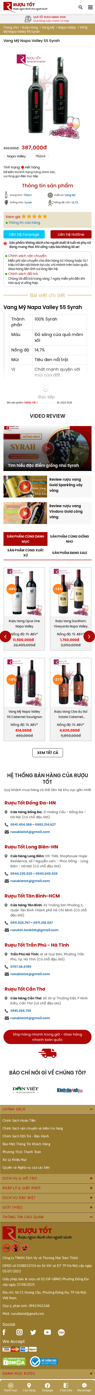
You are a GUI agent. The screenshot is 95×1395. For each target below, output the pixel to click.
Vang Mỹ (48, 27)
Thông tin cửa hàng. (25, 222)
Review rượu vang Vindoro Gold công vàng (66, 511)
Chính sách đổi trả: (23, 273)
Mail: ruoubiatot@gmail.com (23, 1314)
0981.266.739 (20, 1010)
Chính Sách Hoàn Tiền (19, 1120)
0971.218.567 (43, 922)
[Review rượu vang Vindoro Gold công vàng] (25, 512)
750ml (40, 156)
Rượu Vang (30, 27)
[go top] (88, 1364)
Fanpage (47, 1390)
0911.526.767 (20, 922)
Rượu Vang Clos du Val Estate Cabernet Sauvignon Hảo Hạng (70, 714)
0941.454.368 (21, 824)
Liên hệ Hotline (71, 234)
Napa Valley (67, 27)
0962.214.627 (45, 824)
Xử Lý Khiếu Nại (14, 1160)
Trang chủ (10, 27)
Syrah (28, 203)
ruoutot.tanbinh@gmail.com (34, 930)
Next (89, 636)
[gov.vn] (44, 1361)
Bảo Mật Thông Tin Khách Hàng (26, 1144)
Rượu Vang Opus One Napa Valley (24, 624)
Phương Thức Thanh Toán (22, 1152)
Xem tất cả (47, 753)
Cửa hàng (29, 1390)
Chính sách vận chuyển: (27, 255)
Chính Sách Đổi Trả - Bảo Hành (26, 1136)
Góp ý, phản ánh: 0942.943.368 (26, 1306)
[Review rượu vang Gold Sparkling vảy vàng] (25, 486)
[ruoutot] (25, 7)
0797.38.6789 (20, 966)
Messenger (84, 1390)
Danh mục (10, 1390)
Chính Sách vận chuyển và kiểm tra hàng (33, 1128)
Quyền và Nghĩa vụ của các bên (26, 1167)
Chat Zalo (66, 1390)
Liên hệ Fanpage (24, 234)
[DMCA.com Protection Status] (14, 1361)
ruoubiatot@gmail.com (30, 831)
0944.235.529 (21, 873)
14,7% (74, 203)
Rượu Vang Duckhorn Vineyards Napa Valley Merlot (71, 624)
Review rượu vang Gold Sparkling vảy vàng (66, 485)
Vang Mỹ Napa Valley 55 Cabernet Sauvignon (24, 714)
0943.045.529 (47, 873)
